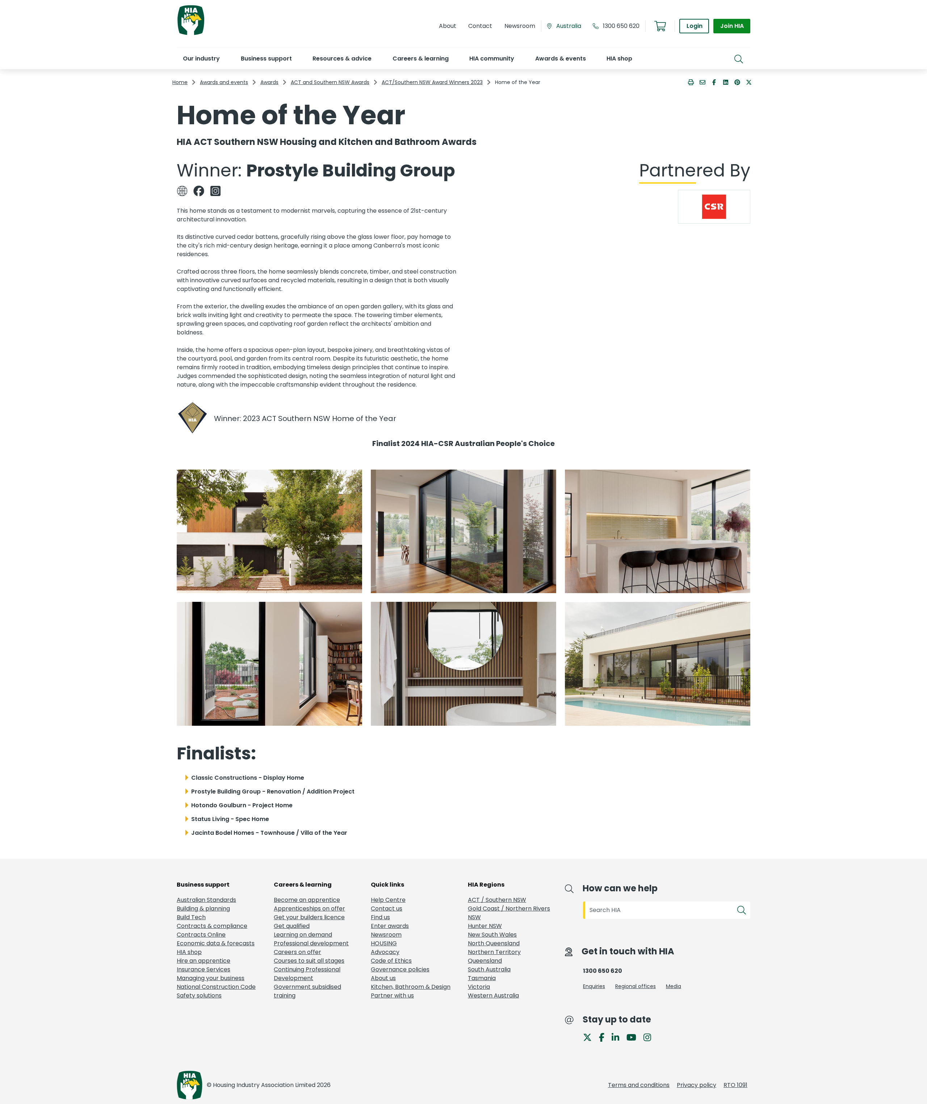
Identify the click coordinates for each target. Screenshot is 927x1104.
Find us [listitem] (380, 917)
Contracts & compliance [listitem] (212, 926)
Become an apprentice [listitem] (307, 900)
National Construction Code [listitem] (216, 987)
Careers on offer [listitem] (297, 952)
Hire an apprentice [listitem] (203, 961)
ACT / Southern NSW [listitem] (497, 900)
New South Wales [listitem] (492, 934)
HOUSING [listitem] (384, 943)
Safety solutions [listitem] (199, 995)
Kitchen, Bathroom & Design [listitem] (410, 987)
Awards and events (224, 82)
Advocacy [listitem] (385, 952)
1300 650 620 (621, 26)
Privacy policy (696, 1085)
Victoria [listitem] (479, 987)
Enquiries (594, 986)
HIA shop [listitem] (189, 952)
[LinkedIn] (618, 1037)
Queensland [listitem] (485, 961)
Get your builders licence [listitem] (309, 917)
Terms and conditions (639, 1085)
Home (180, 82)
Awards (269, 82)
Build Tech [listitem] (191, 917)
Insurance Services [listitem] (203, 969)
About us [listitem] (383, 978)
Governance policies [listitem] (400, 969)
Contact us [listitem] (386, 908)
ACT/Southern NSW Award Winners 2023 (432, 82)
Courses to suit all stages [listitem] (309, 961)
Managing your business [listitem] (210, 978)
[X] (590, 1037)
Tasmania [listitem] (482, 978)
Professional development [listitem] (311, 943)
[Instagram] (650, 1037)
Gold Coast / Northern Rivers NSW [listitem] (509, 912)
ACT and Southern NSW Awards (330, 82)
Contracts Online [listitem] (201, 934)
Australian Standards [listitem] (206, 900)
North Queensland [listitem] (494, 943)
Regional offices (635, 986)
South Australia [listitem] (489, 969)
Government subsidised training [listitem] (307, 991)
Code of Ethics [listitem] (391, 961)
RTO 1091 (735, 1085)
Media (673, 986)
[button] (201, 58)
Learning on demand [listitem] (303, 934)
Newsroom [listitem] (386, 934)
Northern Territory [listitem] (494, 952)
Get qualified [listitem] (292, 926)
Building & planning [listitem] (203, 908)
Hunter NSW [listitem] (485, 926)
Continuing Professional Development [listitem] (307, 973)
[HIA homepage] (191, 34)
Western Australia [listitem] (493, 995)
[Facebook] (604, 1037)
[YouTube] (634, 1037)
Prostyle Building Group (350, 170)
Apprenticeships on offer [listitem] (309, 908)
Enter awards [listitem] (390, 926)
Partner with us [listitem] (392, 995)
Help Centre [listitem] (388, 900)
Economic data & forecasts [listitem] (216, 943)
